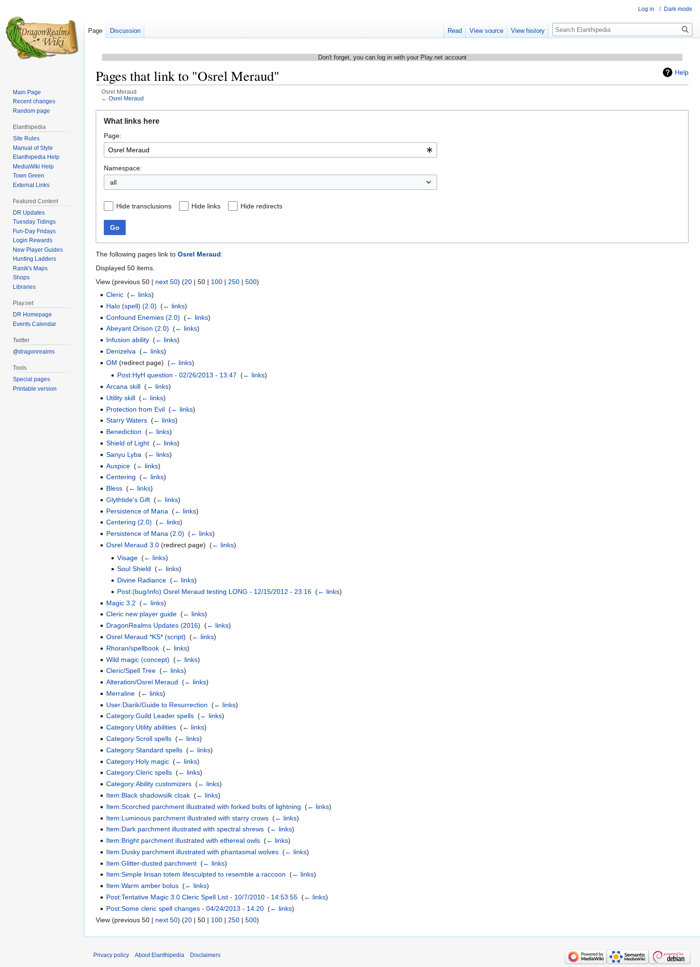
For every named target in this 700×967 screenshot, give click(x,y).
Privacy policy (111, 955)
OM (111, 362)
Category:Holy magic (137, 761)
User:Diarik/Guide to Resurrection (157, 705)
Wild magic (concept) (138, 659)
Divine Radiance (141, 580)
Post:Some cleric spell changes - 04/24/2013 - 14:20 (185, 908)
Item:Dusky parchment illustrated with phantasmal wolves (192, 852)
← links (140, 294)
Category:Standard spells (144, 750)
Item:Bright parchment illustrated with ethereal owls (183, 840)
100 (216, 282)
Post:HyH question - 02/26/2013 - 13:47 (177, 375)
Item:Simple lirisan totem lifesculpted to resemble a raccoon (196, 874)
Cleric (114, 294)
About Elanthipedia (159, 955)
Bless (114, 488)
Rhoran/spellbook (132, 648)
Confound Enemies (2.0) (143, 317)
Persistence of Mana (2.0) (145, 533)
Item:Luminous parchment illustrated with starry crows (187, 818)
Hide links (205, 206)
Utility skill (120, 398)
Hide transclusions (143, 206)
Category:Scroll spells (138, 738)
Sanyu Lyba (123, 454)
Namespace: (123, 168)
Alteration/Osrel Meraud (142, 682)
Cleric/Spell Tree (131, 670)
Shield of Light (127, 443)
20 (188, 282)
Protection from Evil (135, 409)
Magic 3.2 (121, 603)
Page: (112, 135)
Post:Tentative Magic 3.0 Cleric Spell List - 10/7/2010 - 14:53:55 (202, 897)
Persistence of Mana (137, 511)
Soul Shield (134, 568)
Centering (121, 477)
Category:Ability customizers (148, 784)
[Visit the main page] (42, 38)
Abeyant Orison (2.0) (137, 328)
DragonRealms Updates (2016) (153, 625)
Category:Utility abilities (141, 727)
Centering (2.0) (129, 522)
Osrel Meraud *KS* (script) (146, 637)
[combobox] (270, 150)
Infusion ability (127, 340)
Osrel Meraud (126, 98)
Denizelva (121, 351)
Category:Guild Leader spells (150, 716)
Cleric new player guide (141, 614)
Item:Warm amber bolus (142, 885)
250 (234, 282)
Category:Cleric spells (139, 772)
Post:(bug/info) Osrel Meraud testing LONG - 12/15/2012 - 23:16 (214, 591)
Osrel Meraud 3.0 (132, 545)
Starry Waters (126, 420)
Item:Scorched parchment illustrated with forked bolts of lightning (203, 806)
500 (251, 282)
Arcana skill (123, 386)
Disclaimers (205, 955)
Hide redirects (261, 206)
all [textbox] (113, 182)
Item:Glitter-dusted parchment (151, 863)
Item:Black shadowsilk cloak (148, 795)
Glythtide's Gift (128, 499)
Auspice (118, 466)
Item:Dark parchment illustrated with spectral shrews (185, 829)
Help (682, 72)
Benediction (123, 431)
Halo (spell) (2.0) (131, 306)
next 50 (166, 282)
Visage (127, 558)
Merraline (120, 693)
